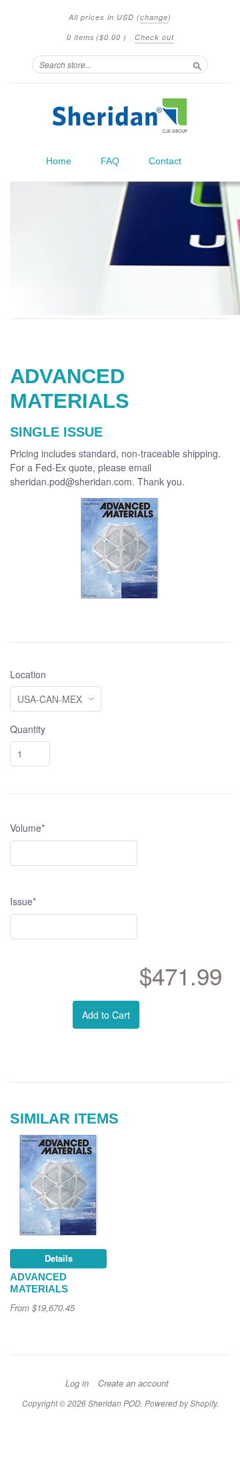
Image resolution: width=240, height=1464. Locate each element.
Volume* (27, 827)
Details (59, 1258)
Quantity (27, 729)
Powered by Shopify (181, 1403)
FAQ (110, 161)
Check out (154, 37)
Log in (77, 1383)
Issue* (23, 901)
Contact (165, 161)
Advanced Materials (39, 1283)
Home (58, 161)
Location (28, 674)
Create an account (133, 1383)
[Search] (197, 64)
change (154, 17)
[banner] (120, 115)
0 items (97, 37)
